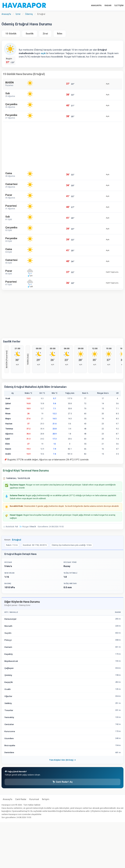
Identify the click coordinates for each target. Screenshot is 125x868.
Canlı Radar (20, 799)
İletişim (45, 799)
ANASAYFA (96, 5)
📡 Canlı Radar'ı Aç (62, 782)
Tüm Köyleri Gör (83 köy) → (62, 760)
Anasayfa (7, 799)
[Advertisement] (62, 145)
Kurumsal (34, 799)
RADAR (108, 5)
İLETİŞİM (118, 5)
